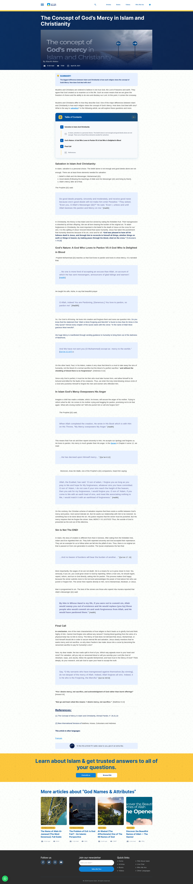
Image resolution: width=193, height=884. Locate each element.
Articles (108, 4)
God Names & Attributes (48, 828)
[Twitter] (49, 862)
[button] (5, 879)
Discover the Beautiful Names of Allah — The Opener (137, 834)
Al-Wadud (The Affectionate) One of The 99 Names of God (110, 834)
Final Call (68, 146)
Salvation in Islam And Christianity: (77, 127)
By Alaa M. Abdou (50, 61)
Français (58, 738)
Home (121, 861)
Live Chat (140, 864)
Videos (128, 4)
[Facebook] (43, 862)
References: (72, 152)
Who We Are (140, 4)
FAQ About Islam (143, 861)
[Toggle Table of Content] (132, 117)
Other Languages (143, 871)
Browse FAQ (107, 775)
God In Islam (102, 828)
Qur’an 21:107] (66, 352)
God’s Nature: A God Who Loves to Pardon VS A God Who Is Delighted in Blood (93, 140)
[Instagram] (55, 862)
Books (118, 4)
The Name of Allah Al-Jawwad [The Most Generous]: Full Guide (51, 834)
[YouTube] (61, 862)
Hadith (62, 278)
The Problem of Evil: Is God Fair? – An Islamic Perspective (82, 834)
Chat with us (86, 775)
